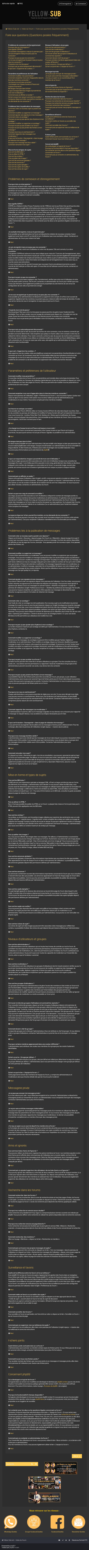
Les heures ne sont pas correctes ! (19, 82)
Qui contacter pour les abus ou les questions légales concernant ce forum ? (63, 151)
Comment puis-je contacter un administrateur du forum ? (62, 156)
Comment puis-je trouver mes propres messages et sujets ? (63, 108)
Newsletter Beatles (78, 1532)
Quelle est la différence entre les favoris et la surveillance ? (60, 118)
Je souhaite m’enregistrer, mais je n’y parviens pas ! (25, 51)
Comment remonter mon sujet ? (19, 145)
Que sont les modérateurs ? (54, 49)
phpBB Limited (62, 1382)
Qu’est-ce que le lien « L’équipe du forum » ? (60, 66)
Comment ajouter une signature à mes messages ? (25, 115)
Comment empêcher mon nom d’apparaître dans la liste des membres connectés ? (25, 79)
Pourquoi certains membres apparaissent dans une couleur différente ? (62, 61)
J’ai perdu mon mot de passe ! (18, 64)
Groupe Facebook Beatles (34, 1532)
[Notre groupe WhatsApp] (10, 1522)
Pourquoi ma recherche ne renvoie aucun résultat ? (62, 101)
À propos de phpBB (50, 1386)
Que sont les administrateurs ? (55, 47)
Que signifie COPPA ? (15, 49)
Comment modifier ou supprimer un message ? (24, 113)
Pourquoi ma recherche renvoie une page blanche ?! (63, 103)
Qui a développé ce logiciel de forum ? (58, 146)
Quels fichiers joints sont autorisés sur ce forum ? (62, 137)
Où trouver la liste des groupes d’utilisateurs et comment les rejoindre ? (61, 55)
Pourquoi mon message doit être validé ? (22, 142)
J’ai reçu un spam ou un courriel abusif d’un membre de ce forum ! (60, 79)
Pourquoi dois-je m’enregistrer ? (19, 47)
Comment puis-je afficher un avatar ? (21, 95)
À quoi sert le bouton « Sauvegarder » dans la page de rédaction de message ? (25, 139)
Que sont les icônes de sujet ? (18, 169)
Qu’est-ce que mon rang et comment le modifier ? (25, 97)
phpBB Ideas (39, 1399)
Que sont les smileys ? (15, 156)
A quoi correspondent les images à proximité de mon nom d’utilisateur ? (24, 92)
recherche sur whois (68, 1414)
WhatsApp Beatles (10, 1532)
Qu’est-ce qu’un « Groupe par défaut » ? (58, 64)
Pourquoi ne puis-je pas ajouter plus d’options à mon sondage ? (26, 120)
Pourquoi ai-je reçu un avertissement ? (21, 132)
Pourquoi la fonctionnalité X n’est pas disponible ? (62, 148)
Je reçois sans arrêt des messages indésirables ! (61, 76)
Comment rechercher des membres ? (58, 105)
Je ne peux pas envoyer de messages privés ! (60, 74)
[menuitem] (20, 3)
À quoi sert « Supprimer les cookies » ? (21, 68)
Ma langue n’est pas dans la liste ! (19, 88)
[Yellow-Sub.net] (44, 15)
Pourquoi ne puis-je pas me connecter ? (21, 58)
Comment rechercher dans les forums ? (59, 99)
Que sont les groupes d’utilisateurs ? (57, 51)
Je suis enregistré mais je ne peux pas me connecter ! (22, 55)
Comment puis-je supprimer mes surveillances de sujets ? (62, 128)
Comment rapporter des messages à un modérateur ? (22, 135)
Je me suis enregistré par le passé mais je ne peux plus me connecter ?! (25, 61)
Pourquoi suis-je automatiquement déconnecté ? (25, 66)
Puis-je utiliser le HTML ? (16, 154)
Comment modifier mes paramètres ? (21, 76)
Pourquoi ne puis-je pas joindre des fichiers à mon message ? (25, 129)
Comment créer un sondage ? (18, 117)
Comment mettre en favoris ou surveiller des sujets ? (60, 122)
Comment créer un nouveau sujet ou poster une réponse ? (24, 110)
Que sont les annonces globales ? (19, 160)
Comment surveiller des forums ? (56, 125)
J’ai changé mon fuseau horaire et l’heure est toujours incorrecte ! (23, 85)
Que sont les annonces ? (16, 162)
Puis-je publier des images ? (17, 158)
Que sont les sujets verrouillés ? (19, 167)
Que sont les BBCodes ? (16, 152)
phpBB (46, 450)
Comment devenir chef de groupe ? (57, 58)
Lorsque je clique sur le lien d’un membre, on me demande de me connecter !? (26, 100)
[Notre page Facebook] (57, 1522)
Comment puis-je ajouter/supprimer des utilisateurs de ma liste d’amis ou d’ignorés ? (63, 91)
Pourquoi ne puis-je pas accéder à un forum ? (23, 125)
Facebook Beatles (57, 1532)
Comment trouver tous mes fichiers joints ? (60, 139)
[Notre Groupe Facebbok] (34, 1522)
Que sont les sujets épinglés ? (18, 165)
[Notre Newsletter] (78, 1522)
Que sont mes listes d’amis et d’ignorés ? (59, 87)
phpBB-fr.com (14, 1547)
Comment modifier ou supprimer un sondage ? (24, 123)
